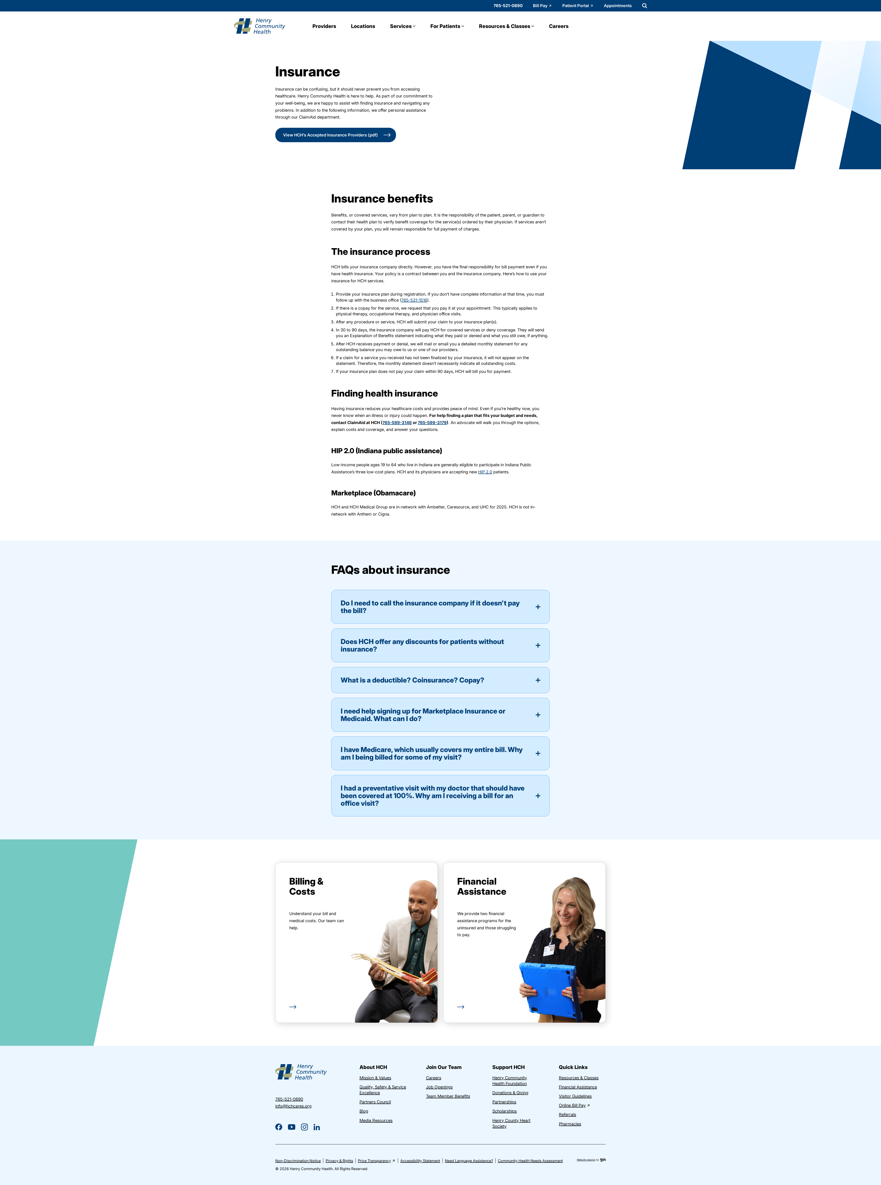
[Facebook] (278, 1127)
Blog (364, 1111)
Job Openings (439, 1087)
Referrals (567, 1114)
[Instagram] (304, 1127)
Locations (363, 26)
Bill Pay (540, 5)
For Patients (445, 26)
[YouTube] (291, 1127)
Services (401, 26)
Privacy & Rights (339, 1160)
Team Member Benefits (448, 1096)
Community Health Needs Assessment (530, 1160)
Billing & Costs (306, 886)
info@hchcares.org (293, 1106)
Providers (324, 26)
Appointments (618, 5)
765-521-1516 (414, 300)
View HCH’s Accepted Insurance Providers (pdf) (330, 135)
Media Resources (376, 1120)
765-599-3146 (397, 422)
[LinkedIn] (317, 1127)
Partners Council (375, 1101)
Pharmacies (570, 1123)
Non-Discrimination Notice (298, 1160)
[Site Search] (644, 5)
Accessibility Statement (420, 1160)
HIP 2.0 (485, 471)
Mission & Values (375, 1077)
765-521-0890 (508, 5)
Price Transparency (374, 1160)
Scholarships (504, 1111)
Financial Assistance (481, 886)
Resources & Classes (504, 26)
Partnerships (504, 1101)
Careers (559, 26)
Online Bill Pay (572, 1105)
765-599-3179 (432, 422)
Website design (586, 1159)
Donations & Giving (510, 1092)
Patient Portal (575, 5)
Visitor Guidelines (575, 1096)
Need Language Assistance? (469, 1160)
